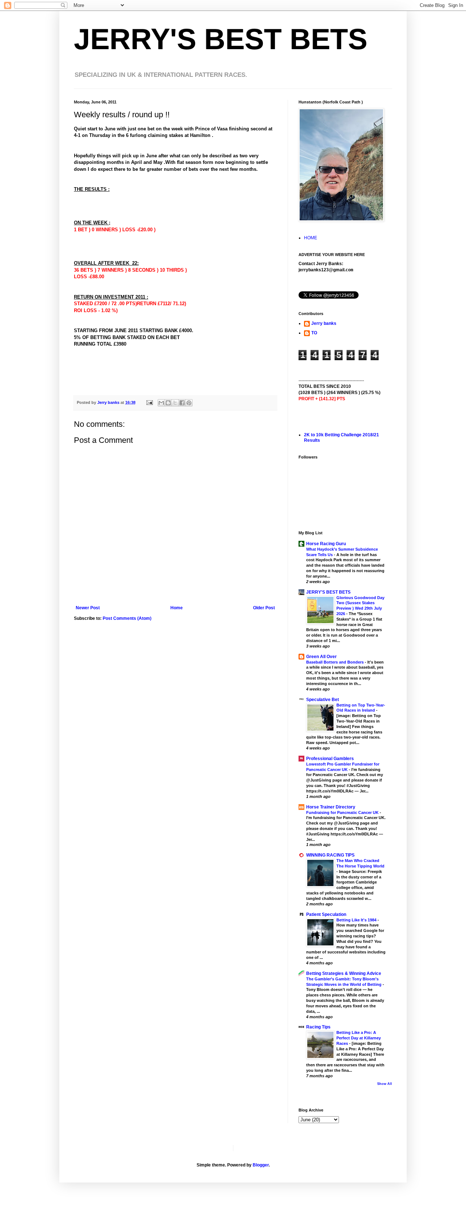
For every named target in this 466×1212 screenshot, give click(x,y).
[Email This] (161, 402)
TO (314, 332)
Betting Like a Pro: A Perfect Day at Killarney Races (358, 1038)
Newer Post (88, 607)
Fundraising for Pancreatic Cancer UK (343, 812)
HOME (310, 237)
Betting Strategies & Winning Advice (343, 973)
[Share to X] (175, 402)
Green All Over (321, 656)
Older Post (264, 607)
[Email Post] (149, 402)
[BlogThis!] (168, 402)
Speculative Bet (322, 699)
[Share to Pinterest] (189, 402)
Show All (384, 1084)
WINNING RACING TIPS (330, 855)
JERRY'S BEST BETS (220, 39)
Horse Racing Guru (326, 543)
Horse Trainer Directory (330, 807)
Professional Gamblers (330, 758)
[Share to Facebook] (182, 402)
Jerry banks (323, 323)
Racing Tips (318, 1027)
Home (176, 607)
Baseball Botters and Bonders (335, 662)
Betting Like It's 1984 (357, 920)
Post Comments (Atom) (127, 618)
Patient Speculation (326, 914)
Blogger (261, 1165)
